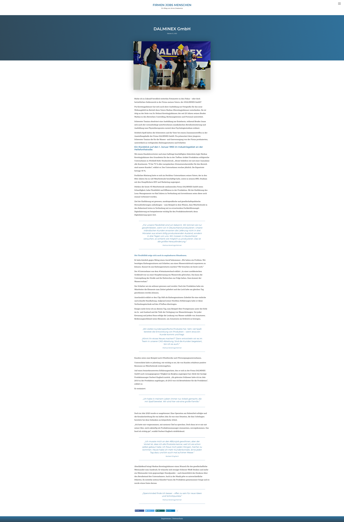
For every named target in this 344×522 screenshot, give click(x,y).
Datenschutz (177, 518)
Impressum (166, 518)
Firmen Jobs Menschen (172, 5)
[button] (139, 511)
